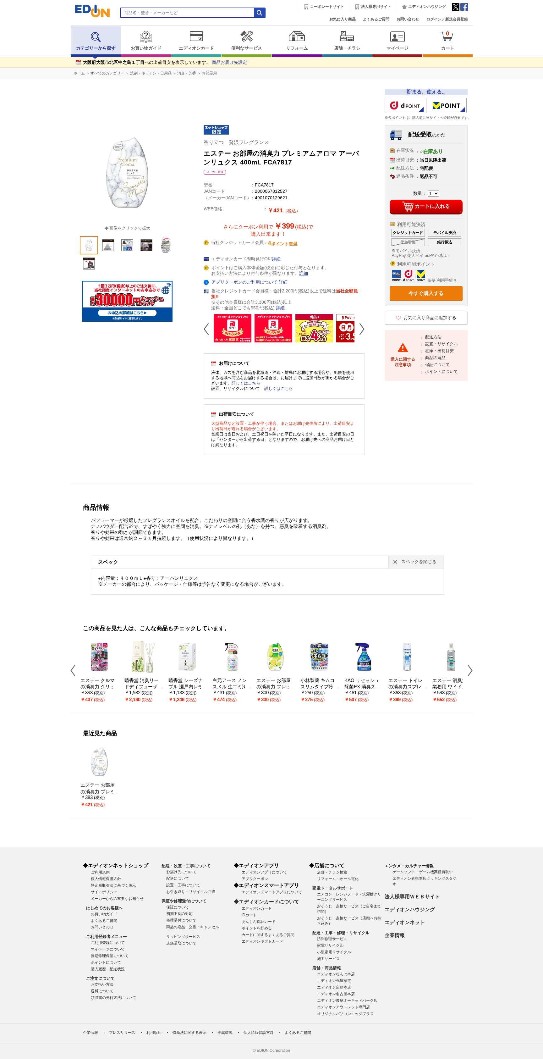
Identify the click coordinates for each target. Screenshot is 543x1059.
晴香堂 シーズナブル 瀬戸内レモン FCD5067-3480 (187, 687)
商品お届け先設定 (229, 62)
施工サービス (328, 958)
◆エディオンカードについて (266, 901)
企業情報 (395, 935)
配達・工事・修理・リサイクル (341, 932)
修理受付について (181, 920)
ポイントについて (441, 371)
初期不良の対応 (179, 914)
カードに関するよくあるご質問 (268, 935)
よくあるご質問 (376, 19)
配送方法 (433, 337)
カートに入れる (432, 206)
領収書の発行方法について (113, 997)
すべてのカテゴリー (107, 73)
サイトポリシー (104, 892)
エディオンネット (405, 922)
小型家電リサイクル (334, 952)
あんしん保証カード (259, 921)
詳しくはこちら (246, 383)
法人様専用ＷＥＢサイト (412, 896)
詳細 (276, 259)
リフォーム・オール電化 (338, 879)
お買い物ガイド (146, 48)
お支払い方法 (102, 984)
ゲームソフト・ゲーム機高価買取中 (422, 872)
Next (359, 329)
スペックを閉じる (418, 561)
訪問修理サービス (332, 939)
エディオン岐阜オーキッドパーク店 (347, 1000)
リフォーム (297, 48)
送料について (102, 991)
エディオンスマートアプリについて (272, 892)
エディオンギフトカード (262, 941)
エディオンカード (196, 48)
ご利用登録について (108, 942)
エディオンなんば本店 (336, 974)
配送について (177, 878)
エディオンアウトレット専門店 (343, 1007)
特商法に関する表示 (189, 1032)
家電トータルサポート (332, 888)
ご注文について (100, 978)
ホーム (79, 73)
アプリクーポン (255, 879)
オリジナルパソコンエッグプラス (345, 1014)
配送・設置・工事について (186, 865)
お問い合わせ (408, 19)
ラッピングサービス (183, 936)
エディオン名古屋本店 (336, 994)
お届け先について (181, 872)
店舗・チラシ (347, 48)
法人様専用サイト (376, 6)
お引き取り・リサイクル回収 (190, 892)
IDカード (249, 915)
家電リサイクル (330, 945)
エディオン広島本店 (334, 987)
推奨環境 (225, 1032)
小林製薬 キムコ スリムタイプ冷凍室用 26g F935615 (319, 687)
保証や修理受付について (184, 901)
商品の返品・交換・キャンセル (192, 927)
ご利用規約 (100, 872)
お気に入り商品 (342, 19)
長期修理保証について (110, 956)
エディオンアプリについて (264, 872)
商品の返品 (435, 357)
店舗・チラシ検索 (332, 872)
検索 (16, 55)
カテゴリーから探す (96, 48)
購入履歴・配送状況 (108, 969)
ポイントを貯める (257, 928)
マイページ (398, 48)
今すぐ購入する (426, 293)
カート (447, 40)
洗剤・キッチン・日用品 (151, 73)
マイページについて (108, 949)
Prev (209, 329)
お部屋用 (209, 73)
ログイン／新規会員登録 (447, 19)
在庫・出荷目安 (439, 350)
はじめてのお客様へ (104, 908)
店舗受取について (181, 943)
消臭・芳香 (186, 73)
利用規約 (154, 1032)
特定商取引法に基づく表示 (113, 885)
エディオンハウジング (427, 6)
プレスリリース (122, 1032)
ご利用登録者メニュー (106, 936)
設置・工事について (183, 885)
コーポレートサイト (327, 6)
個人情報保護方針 (106, 879)
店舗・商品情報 (326, 968)
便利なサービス (246, 48)
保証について (437, 364)
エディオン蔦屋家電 (334, 981)
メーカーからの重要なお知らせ (117, 898)
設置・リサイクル (441, 343)
